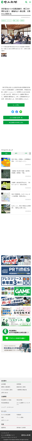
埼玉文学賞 (19, 400)
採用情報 (19, 384)
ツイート (12, 111)
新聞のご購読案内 (5, 387)
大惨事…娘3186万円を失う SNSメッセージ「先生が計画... (21, 183)
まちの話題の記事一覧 (16, 117)
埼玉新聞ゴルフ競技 (6, 400)
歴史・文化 (15, 20)
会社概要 (3, 384)
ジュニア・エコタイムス (7, 407)
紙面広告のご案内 (21, 387)
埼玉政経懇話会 (5, 402)
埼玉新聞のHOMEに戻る (16, 122)
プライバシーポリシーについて (9, 437)
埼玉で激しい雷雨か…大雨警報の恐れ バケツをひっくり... (21, 160)
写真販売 (19, 414)
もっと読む (16, 105)
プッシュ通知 (20, 417)
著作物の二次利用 (21, 427)
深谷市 (22, 20)
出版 (2, 417)
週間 (16, 153)
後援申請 (3, 427)
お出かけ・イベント (6, 20)
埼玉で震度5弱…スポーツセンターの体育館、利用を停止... (21, 195)
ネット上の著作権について (8, 435)
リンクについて (5, 432)
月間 (26, 153)
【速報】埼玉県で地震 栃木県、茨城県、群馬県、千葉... (21, 172)
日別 (6, 153)
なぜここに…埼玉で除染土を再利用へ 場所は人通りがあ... (21, 207)
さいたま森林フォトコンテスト (23, 403)
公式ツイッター (5, 420)
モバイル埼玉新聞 (5, 414)
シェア (16, 111)
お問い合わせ (4, 392)
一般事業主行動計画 (22, 389)
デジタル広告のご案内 (6, 389)
